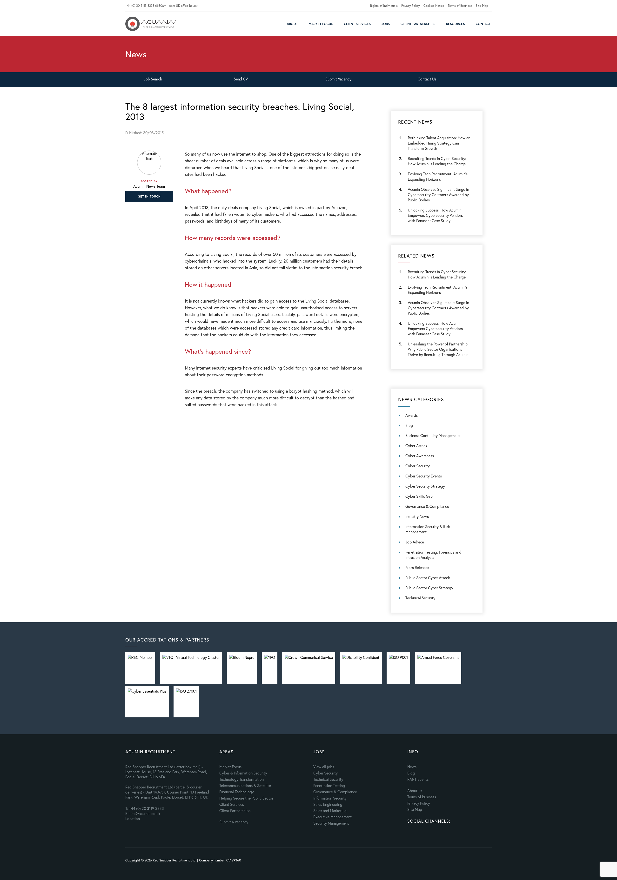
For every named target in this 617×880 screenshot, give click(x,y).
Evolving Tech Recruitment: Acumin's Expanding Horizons (438, 176)
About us (414, 790)
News (411, 766)
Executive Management (332, 816)
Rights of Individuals (384, 6)
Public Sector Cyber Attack (427, 577)
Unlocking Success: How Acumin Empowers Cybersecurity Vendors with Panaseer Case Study (435, 215)
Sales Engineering (327, 804)
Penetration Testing (329, 785)
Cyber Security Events (423, 475)
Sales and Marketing (330, 810)
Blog (409, 425)
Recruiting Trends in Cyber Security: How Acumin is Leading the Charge (437, 161)
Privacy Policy (410, 6)
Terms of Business (460, 6)
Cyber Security (417, 465)
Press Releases (417, 567)
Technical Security (420, 597)
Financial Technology (236, 791)
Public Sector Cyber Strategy (429, 587)
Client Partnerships (418, 23)
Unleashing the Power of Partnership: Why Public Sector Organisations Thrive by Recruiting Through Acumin (438, 349)
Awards (411, 415)
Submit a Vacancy (233, 821)
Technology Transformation (241, 779)
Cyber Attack (416, 445)
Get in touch (149, 196)
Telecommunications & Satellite (245, 785)
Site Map (482, 6)
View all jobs (323, 766)
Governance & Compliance (427, 506)
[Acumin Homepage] (150, 24)
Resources (455, 23)
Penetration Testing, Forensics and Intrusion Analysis (433, 554)
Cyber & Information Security (243, 772)
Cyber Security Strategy (425, 486)
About (292, 23)
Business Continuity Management (432, 435)
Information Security (330, 798)
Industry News (417, 516)
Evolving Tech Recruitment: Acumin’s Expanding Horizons (438, 290)
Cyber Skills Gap (419, 496)
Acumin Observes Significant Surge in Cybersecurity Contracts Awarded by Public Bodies (438, 194)
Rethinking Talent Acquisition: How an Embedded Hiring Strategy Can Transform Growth (439, 143)
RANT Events (418, 779)
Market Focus (320, 23)
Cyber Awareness (419, 455)
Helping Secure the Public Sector (246, 798)
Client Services (357, 23)
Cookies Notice (433, 6)
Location (132, 818)
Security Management (331, 823)
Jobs (386, 23)
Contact (483, 23)
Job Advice (414, 541)
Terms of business (421, 796)
